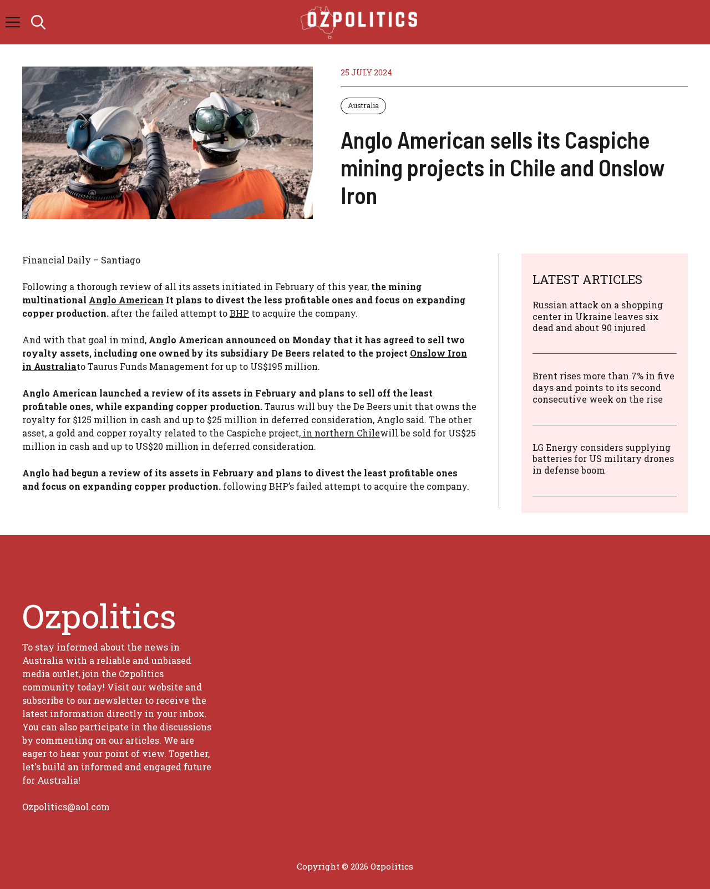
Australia (363, 105)
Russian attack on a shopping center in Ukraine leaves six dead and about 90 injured (597, 316)
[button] (38, 22)
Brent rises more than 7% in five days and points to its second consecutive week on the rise (603, 387)
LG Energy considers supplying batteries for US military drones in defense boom (603, 458)
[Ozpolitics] (361, 22)
